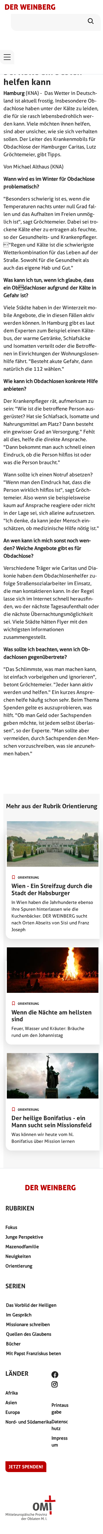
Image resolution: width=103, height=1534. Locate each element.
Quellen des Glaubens (28, 1334)
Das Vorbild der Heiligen (31, 1305)
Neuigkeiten (18, 1256)
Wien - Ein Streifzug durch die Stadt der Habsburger (51, 889)
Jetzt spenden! (26, 1467)
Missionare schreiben (28, 1324)
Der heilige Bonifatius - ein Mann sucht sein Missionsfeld (51, 1121)
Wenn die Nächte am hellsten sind (51, 1016)
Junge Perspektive (24, 1237)
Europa (12, 1412)
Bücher (13, 1344)
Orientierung (18, 1266)
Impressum (60, 1441)
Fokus (11, 1227)
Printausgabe (60, 1408)
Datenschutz (60, 1425)
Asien (11, 1402)
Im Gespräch (18, 1315)
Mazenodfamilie (22, 1246)
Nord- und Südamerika (28, 1422)
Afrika (11, 1393)
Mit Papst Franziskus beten (33, 1353)
